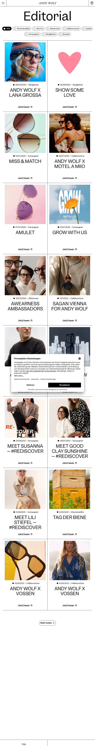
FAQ (24, 744)
